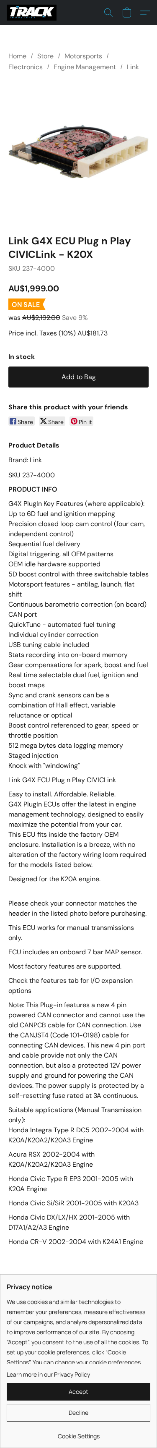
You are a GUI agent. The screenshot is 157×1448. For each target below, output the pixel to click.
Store (45, 56)
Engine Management (85, 67)
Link (133, 67)
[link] (78, 1433)
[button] (33, 12)
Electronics (25, 67)
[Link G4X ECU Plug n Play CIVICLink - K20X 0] (78, 151)
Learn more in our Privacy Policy (48, 1374)
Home (17, 56)
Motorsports (83, 56)
